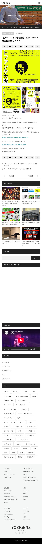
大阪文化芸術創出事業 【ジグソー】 (30, 481)
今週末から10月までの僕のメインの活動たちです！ (31, 202)
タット (22, 422)
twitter (25, 499)
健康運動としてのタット (10, 496)
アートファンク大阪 (9, 169)
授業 (5, 452)
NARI (33, 392)
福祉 (36, 163)
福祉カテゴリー (8, 491)
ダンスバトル (31, 426)
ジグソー (19, 418)
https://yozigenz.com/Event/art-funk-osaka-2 (15, 137)
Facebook (19, 532)
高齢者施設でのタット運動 (11, 499)
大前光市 (25, 448)
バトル (6, 435)
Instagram (22, 532)
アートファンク (20, 405)
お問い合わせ (7, 477)
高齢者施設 (7, 493)
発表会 (13, 452)
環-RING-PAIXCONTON (29, 477)
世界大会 (6, 448)
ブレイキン (30, 435)
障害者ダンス (31, 457)
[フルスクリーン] (37, 349)
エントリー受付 (20, 169)
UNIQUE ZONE (8, 33)
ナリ (19, 431)
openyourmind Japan (9, 520)
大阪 (34, 448)
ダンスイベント (22, 163)
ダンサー (31, 422)
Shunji (34, 396)
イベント (23, 409)
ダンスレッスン (7, 366)
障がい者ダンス (9, 457)
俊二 (3, 374)
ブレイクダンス (9, 439)
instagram (26, 491)
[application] (21, 340)
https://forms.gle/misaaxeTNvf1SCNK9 (14, 144)
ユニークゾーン (23, 439)
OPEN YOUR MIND (22, 396)
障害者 (20, 457)
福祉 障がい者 (6, 379)
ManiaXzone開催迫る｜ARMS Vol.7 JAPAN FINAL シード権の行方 (31, 244)
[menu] (39, 3)
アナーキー (7, 405)
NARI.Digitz (26, 520)
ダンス (15, 163)
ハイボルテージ (30, 431)
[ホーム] (2, 26)
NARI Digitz (7, 396)
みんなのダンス (23, 400)
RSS (26, 532)
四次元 (16, 448)
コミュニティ (8, 418)
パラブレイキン (17, 435)
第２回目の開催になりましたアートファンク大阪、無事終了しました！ (11, 203)
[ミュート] (34, 349)
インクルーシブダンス (25, 413)
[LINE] (21, 46)
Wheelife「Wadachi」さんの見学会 (30, 223)
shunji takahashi (8, 514)
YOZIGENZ (5, 2)
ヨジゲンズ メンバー (9, 474)
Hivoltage (16, 392)
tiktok (24, 493)
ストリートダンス (9, 422)
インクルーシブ (9, 413)
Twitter (16, 532)
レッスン (18, 444)
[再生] (4, 349)
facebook (25, 496)
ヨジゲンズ (31, 163)
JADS (25, 392)
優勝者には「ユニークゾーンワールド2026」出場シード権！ (11, 223)
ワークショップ (30, 444)
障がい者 (6, 166)
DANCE (6, 392)
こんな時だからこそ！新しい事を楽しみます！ (11, 242)
